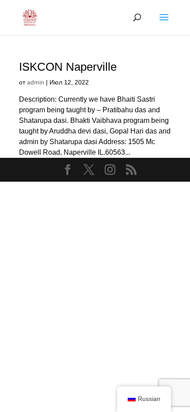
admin (35, 82)
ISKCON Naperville (68, 66)
